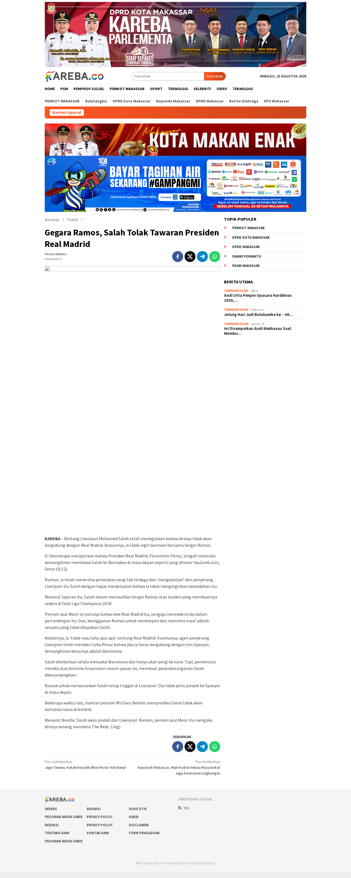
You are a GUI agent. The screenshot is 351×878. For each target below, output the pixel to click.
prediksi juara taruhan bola (245, 399)
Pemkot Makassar (248, 228)
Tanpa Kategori (236, 291)
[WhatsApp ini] (214, 256)
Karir (133, 816)
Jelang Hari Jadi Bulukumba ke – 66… (258, 314)
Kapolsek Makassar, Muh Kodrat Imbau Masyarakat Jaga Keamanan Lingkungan (179, 767)
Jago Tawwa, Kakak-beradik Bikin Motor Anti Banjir (85, 764)
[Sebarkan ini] (177, 256)
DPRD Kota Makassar (251, 237)
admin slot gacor (237, 369)
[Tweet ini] (190, 256)
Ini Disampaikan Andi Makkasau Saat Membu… (257, 331)
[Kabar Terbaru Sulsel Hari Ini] (74, 75)
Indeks (51, 809)
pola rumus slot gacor (242, 362)
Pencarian (215, 76)
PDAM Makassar (246, 265)
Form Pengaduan (144, 833)
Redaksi (94, 809)
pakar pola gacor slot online (247, 392)
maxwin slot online (239, 355)
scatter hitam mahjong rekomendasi (253, 347)
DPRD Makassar (246, 246)
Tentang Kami (57, 833)
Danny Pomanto (246, 256)
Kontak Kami (98, 833)
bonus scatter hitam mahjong (248, 384)
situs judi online (236, 377)
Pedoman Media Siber (64, 816)
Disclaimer (139, 825)
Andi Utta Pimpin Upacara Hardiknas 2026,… (258, 298)
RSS (186, 808)
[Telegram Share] (202, 256)
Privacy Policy (99, 816)
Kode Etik (138, 809)
